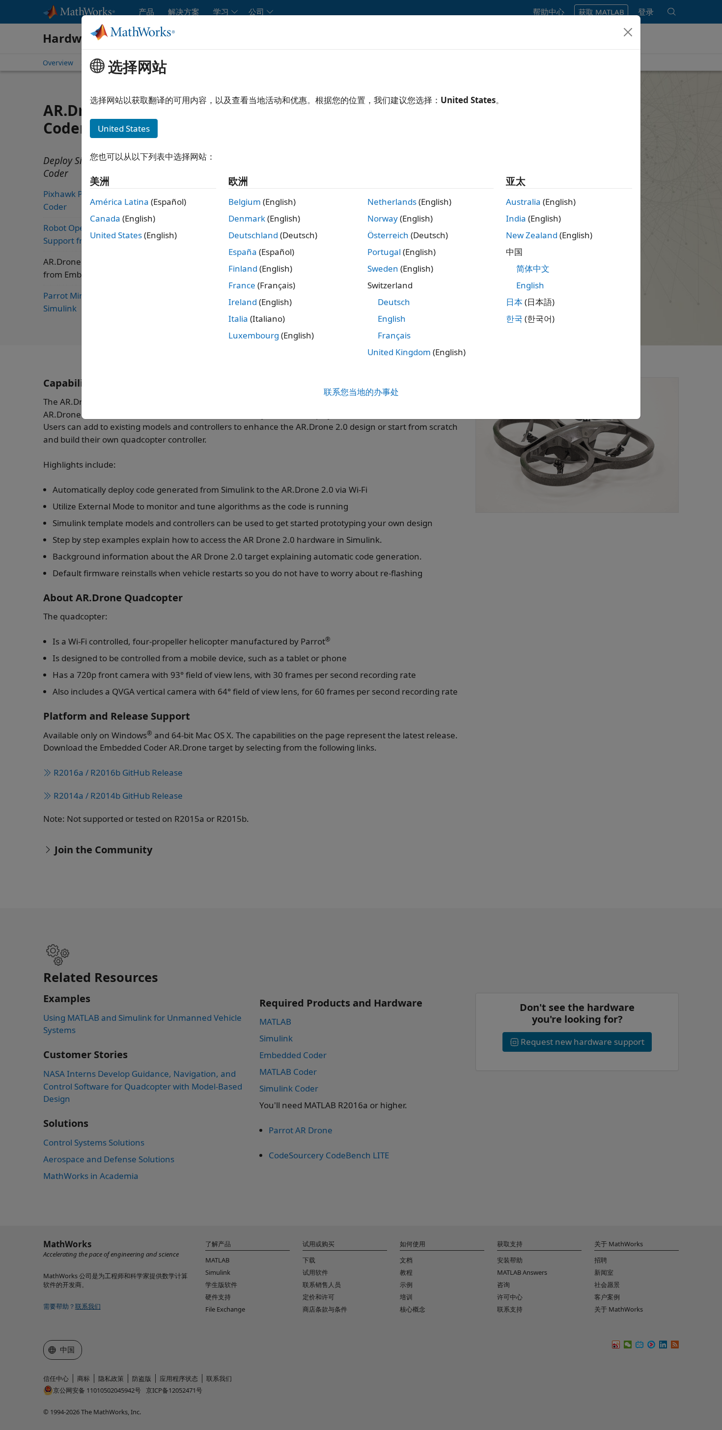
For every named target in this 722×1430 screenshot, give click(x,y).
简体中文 (533, 268)
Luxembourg (253, 335)
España (242, 251)
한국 (514, 318)
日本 (514, 302)
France (241, 285)
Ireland (242, 302)
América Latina (119, 201)
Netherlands (392, 201)
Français (394, 335)
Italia (238, 318)
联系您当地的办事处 (361, 391)
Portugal (384, 251)
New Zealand (531, 235)
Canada (105, 218)
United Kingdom (399, 352)
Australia (523, 201)
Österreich (388, 235)
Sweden (382, 268)
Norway (382, 218)
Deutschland (253, 235)
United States (116, 235)
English (392, 318)
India (516, 218)
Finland (242, 268)
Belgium (244, 201)
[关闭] (628, 32)
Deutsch (394, 302)
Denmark (246, 218)
